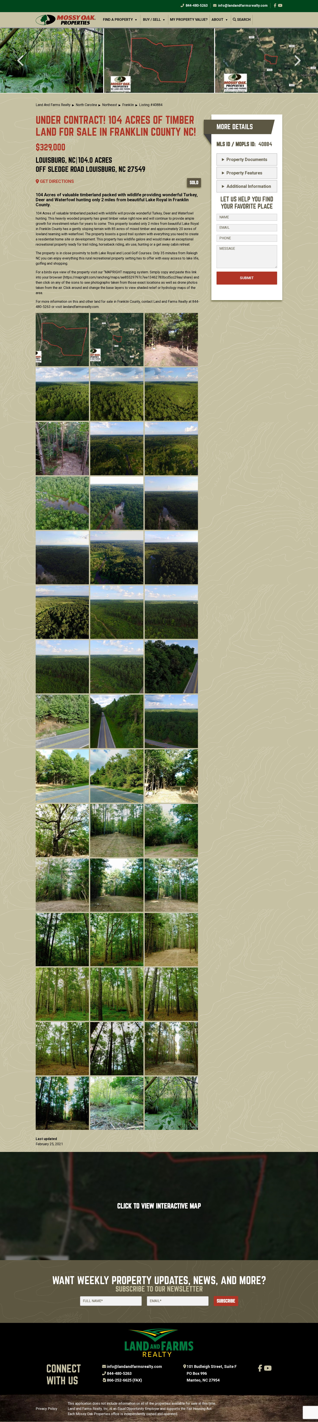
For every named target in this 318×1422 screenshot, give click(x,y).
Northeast (109, 105)
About (217, 20)
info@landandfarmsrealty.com (134, 1366)
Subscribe (226, 1301)
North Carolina (86, 105)
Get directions (56, 181)
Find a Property (118, 20)
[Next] (296, 61)
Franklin (128, 105)
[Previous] (21, 61)
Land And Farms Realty (53, 105)
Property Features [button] (244, 173)
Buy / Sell (152, 20)
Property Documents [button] (246, 159)
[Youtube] (280, 5)
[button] (159, 60)
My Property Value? (189, 20)
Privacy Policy (46, 1409)
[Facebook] (275, 5)
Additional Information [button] (248, 186)
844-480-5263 (196, 5)
